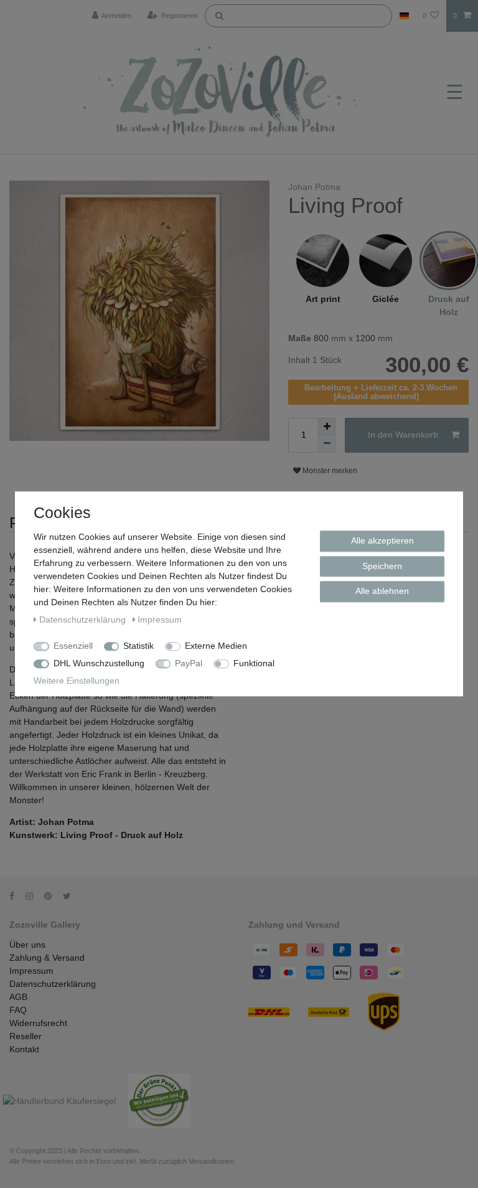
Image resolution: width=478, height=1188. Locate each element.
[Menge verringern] (326, 444)
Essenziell (73, 646)
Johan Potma (314, 187)
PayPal (188, 663)
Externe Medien (216, 646)
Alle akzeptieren (382, 540)
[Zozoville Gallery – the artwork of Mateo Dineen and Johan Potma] (225, 93)
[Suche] (219, 15)
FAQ (18, 1010)
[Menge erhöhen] (326, 426)
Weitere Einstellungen (77, 681)
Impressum (31, 971)
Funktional (253, 663)
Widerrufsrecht (38, 1023)
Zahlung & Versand (47, 958)
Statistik (138, 646)
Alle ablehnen (382, 591)
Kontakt (24, 1049)
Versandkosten (211, 1161)
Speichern (382, 566)
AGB (18, 997)
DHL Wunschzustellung (99, 663)
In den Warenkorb (403, 435)
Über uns (27, 945)
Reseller (25, 1036)
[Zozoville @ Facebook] (16, 896)
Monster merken (329, 470)
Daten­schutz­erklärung (83, 620)
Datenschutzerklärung (52, 984)
